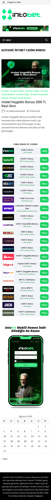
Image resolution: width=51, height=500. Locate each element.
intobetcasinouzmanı (17, 111)
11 (11, 436)
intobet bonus (17, 91)
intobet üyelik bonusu (20, 98)
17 (5, 441)
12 (18, 436)
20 (25, 441)
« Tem (4, 458)
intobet (5, 91)
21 (32, 441)
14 (32, 436)
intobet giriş (22, 94)
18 (11, 441)
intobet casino (32, 91)
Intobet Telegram (35, 496)
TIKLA (44, 159)
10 (5, 436)
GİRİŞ (44, 151)
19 (18, 441)
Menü (8, 40)
